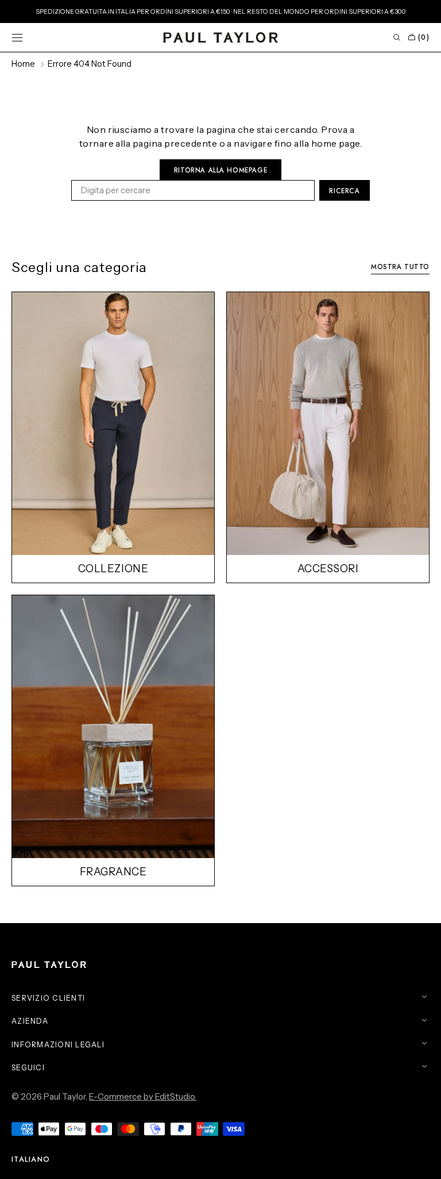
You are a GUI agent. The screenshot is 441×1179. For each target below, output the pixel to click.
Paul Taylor (65, 1097)
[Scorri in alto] (423, 1161)
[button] (17, 37)
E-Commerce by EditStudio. (142, 1097)
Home (23, 64)
